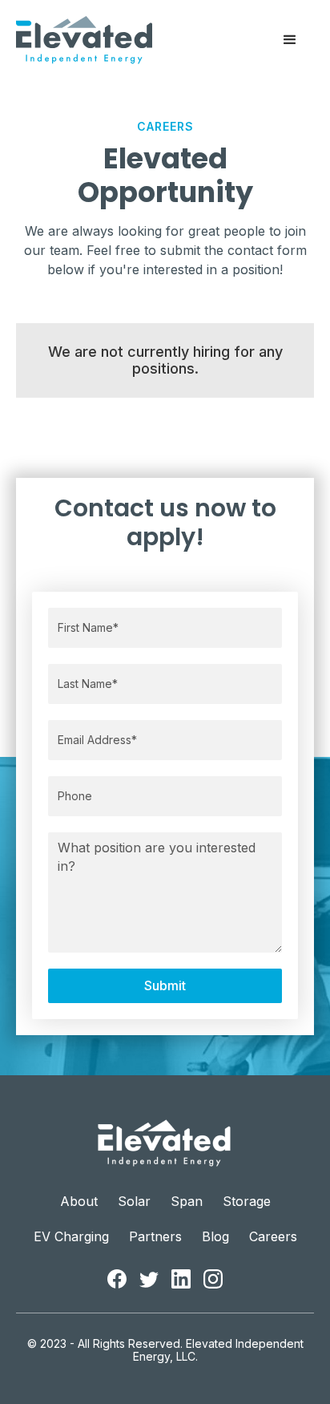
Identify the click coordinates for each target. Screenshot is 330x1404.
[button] (290, 40)
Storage (247, 1201)
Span (187, 1201)
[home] (84, 40)
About (79, 1201)
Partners (155, 1236)
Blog (215, 1236)
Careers (273, 1236)
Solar (134, 1201)
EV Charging (71, 1236)
